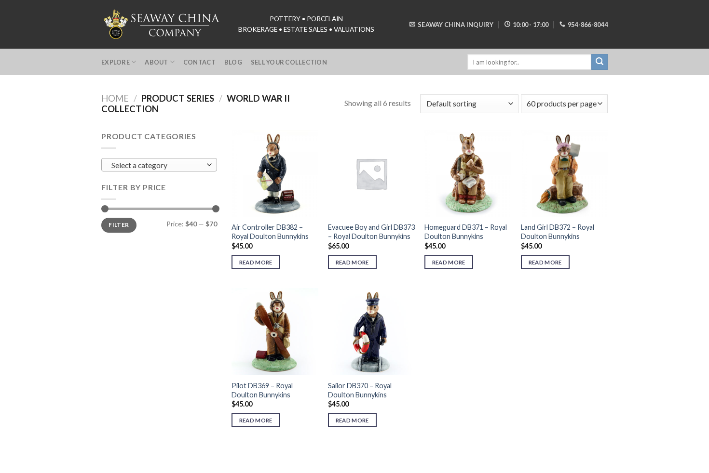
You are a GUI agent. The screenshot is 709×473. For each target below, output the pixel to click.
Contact (199, 62)
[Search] (599, 62)
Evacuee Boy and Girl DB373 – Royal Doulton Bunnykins (371, 231)
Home (115, 98)
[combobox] (159, 164)
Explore (115, 62)
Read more (256, 262)
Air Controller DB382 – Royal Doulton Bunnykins (270, 231)
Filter (119, 224)
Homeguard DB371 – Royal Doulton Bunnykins (465, 231)
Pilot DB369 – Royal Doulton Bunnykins (262, 390)
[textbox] (157, 165)
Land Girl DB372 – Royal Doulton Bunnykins (557, 231)
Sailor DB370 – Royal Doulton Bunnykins (360, 390)
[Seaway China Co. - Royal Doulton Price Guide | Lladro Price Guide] (162, 24)
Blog (233, 62)
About (156, 62)
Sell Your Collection (289, 62)
